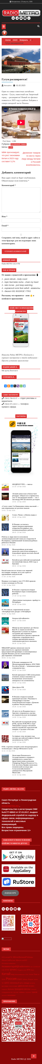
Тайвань (25, 979)
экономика (11, 995)
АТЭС (7, 970)
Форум (30, 979)
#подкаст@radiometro (20, 618)
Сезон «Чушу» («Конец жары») (24, 515)
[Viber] (18, 386)
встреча (32, 983)
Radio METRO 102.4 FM (11, 264)
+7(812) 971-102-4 (10, 404)
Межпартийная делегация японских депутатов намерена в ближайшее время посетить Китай (25, 551)
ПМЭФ (31, 974)
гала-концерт (13, 986)
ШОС (7, 983)
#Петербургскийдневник (8, 963)
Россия (11, 979)
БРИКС (13, 969)
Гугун (10, 147)
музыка (11, 989)
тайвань (22, 992)
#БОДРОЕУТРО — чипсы (22, 484)
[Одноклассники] (8, 386)
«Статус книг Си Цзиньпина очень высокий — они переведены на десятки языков (20, 507)
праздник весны (22, 989)
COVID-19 (36, 967)
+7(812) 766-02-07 (10, 398)
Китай (6, 974)
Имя (4, 216)
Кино (32, 970)
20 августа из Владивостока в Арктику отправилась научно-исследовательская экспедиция (24, 713)
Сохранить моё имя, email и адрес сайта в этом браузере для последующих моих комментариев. (21, 241)
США (19, 979)
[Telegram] (24, 386)
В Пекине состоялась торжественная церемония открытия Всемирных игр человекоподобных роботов (23, 527)
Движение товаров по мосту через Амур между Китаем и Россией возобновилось (31, 159)
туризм (34, 992)
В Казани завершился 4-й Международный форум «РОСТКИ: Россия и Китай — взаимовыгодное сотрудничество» (26, 665)
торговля (28, 992)
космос (31, 986)
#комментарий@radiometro (16, 966)
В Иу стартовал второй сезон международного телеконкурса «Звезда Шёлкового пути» (20, 748)
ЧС (3, 983)
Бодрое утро (22, 970)
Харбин (36, 979)
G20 (3, 970)
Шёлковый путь (16, 983)
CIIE (31, 966)
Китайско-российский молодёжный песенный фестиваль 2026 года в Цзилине (26, 562)
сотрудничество (7, 992)
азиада (26, 983)
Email (5, 225)
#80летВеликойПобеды (23, 957)
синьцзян (33, 989)
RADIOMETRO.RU (10, 806)
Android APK (10, 893)
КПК (28, 970)
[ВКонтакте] (5, 386)
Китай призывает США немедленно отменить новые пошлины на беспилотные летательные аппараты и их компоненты (26, 677)
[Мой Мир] (11, 386)
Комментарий (9, 185)
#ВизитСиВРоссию (8, 960)
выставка (5, 986)
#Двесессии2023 (21, 960)
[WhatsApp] (21, 386)
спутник (15, 992)
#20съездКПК (7, 957)
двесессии (23, 986)
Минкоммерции (20, 974)
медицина (4, 989)
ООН (26, 974)
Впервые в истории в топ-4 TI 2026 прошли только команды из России (19, 582)
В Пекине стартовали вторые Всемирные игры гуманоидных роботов (24, 591)
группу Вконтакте (11, 371)
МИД (12, 974)
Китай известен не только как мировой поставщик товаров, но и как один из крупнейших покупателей (17, 572)
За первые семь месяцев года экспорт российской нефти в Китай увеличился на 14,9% (26, 738)
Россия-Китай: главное (18, 144)
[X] (15, 386)
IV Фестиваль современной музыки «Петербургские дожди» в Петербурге (16, 610)
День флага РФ (18, 687)
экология (4, 995)
